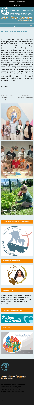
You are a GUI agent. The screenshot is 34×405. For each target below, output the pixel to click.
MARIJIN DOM (12, 1)
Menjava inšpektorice (25, 98)
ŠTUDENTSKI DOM (21, 1)
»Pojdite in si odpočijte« (5, 99)
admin (2, 34)
